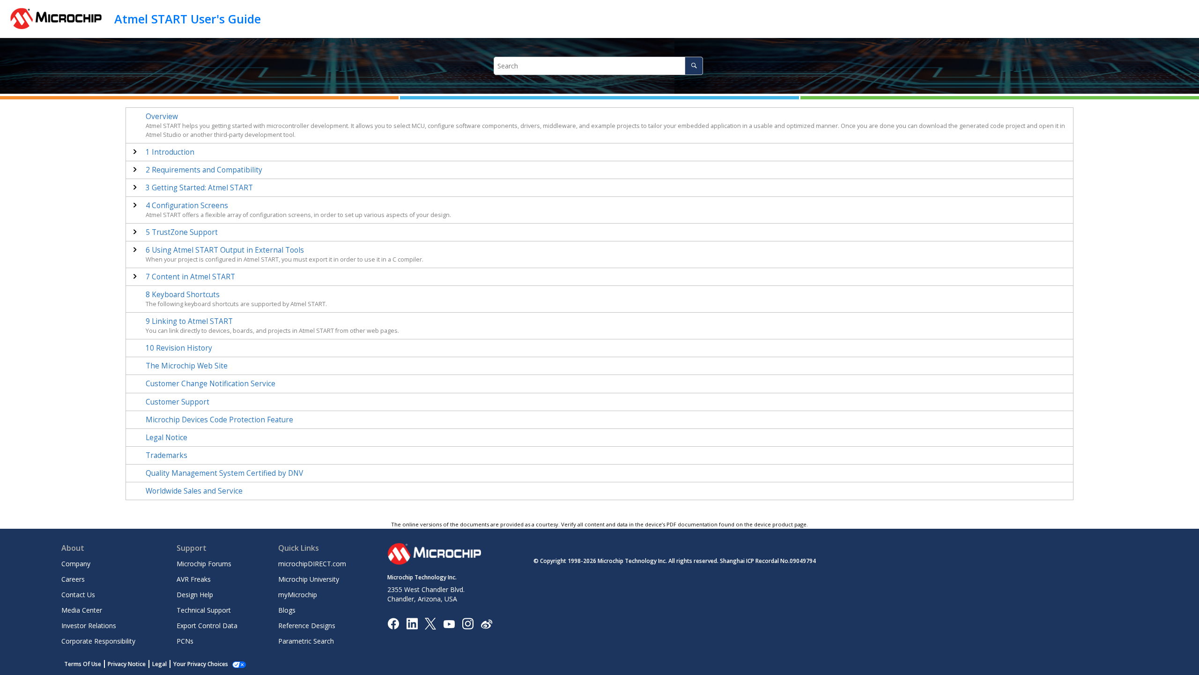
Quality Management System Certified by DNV (224, 473)
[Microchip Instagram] (468, 623)
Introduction (170, 152)
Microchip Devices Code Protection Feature (219, 420)
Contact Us (78, 594)
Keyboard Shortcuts (183, 295)
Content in (190, 277)
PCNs (185, 641)
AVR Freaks (194, 579)
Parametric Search (306, 641)
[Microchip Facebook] (393, 623)
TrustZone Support (182, 232)
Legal (159, 664)
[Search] (694, 66)
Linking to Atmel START (189, 321)
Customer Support (177, 402)
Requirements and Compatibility (204, 170)
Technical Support (204, 610)
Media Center (81, 610)
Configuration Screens (187, 205)
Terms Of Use (82, 664)
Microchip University (308, 579)
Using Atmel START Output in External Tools (225, 250)
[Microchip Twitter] (430, 623)
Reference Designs (306, 625)
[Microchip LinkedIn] (412, 623)
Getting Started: (199, 188)
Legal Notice (166, 437)
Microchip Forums (204, 563)
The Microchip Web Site (187, 366)
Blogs (287, 610)
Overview (162, 116)
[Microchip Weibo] (486, 624)
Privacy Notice (127, 664)
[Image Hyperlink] (449, 624)
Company (75, 563)
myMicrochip (297, 594)
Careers (73, 579)
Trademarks (166, 455)
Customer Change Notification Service (210, 384)
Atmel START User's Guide (187, 19)
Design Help (195, 594)
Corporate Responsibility (98, 641)
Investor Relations (88, 625)
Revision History (179, 348)
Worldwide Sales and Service (194, 491)
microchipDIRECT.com (312, 563)
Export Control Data (207, 625)
